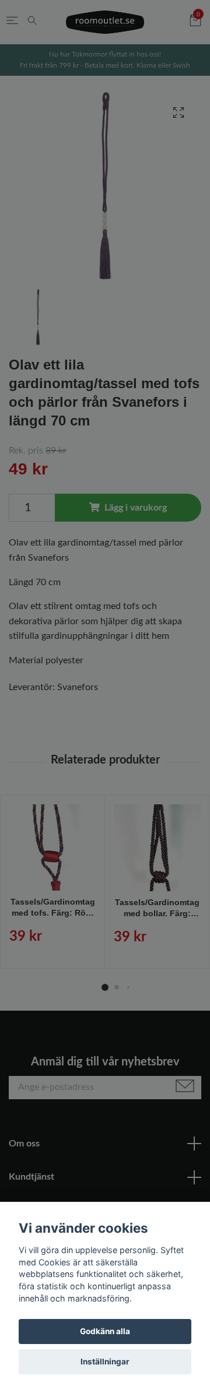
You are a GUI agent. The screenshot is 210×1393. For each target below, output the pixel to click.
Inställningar (105, 1361)
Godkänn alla (105, 1331)
